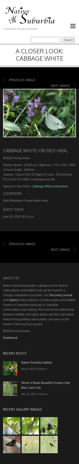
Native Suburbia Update (36, 362)
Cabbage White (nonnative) (50, 186)
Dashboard (10, 337)
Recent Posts (15, 353)
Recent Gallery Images (22, 409)
